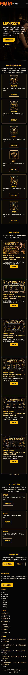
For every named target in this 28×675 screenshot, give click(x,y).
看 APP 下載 (14, 220)
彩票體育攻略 (4, 618)
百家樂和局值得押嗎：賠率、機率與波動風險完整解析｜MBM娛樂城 (14, 297)
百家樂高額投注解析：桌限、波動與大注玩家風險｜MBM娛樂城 (14, 336)
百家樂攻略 (11, 294)
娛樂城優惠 (4, 613)
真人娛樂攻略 (4, 626)
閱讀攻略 (15, 267)
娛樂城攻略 (5, 255)
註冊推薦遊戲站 (8, 564)
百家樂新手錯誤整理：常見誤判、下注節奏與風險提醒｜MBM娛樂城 (14, 453)
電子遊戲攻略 (4, 632)
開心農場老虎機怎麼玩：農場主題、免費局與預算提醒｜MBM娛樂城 (14, 258)
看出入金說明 (8, 503)
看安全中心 (7, 44)
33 (14, 474)
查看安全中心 (20, 564)
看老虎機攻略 (14, 94)
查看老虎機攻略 (9, 39)
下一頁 (17, 474)
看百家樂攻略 (14, 120)
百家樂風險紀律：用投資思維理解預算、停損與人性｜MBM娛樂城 (14, 375)
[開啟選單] (27, 4)
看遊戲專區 (14, 145)
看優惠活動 (14, 195)
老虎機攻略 (11, 255)
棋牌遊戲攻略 (4, 621)
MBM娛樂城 (15, 4)
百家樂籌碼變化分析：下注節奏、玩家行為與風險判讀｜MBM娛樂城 (14, 414)
